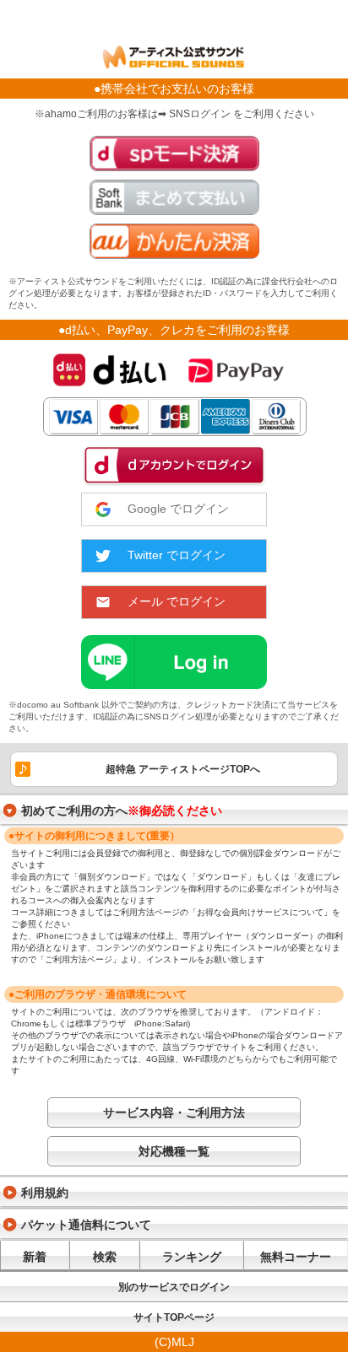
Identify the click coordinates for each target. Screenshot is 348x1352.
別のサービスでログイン (174, 1287)
